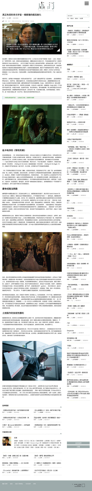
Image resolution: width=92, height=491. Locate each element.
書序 (68, 184)
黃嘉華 (41, 412)
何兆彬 (10, 419)
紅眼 (10, 18)
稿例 (11, 484)
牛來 (68, 18)
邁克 (74, 317)
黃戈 (74, 210)
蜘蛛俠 (76, 18)
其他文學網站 (19, 484)
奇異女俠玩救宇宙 (16, 21)
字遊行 (68, 79)
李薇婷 (10, 412)
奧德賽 (81, 18)
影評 (3, 18)
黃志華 (74, 141)
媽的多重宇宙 (25, 21)
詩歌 (68, 88)
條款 (34, 484)
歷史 (68, 56)
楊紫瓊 (32, 21)
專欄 (68, 317)
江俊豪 (74, 367)
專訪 (3, 465)
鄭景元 (74, 56)
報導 (68, 109)
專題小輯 (69, 340)
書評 (68, 117)
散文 (68, 203)
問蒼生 (72, 18)
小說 (35, 457)
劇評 (68, 99)
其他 (3, 457)
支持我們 (28, 484)
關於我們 (4, 484)
